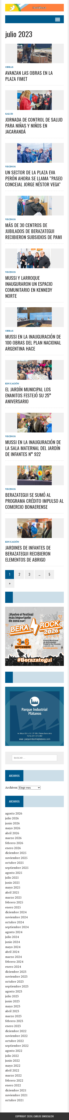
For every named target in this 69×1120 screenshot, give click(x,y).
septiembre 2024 (17, 927)
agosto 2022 (13, 1051)
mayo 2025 (12, 887)
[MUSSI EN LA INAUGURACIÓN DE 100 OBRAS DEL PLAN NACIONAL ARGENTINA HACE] (34, 324)
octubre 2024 (14, 922)
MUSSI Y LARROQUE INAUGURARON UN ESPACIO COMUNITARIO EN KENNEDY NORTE (29, 286)
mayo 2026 (12, 828)
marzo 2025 (13, 897)
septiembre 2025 (17, 868)
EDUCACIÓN (12, 383)
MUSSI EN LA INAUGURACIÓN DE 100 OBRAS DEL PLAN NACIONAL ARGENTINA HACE (33, 342)
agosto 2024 (13, 932)
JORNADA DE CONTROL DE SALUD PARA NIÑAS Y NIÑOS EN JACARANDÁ (33, 125)
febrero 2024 (14, 961)
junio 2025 (12, 882)
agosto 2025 (13, 873)
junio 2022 (12, 1060)
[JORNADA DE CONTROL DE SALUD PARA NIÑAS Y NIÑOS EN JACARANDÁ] (34, 107)
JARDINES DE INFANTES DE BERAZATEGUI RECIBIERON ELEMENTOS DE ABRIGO (28, 553)
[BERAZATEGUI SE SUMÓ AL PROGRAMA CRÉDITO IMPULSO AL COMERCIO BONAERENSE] (34, 482)
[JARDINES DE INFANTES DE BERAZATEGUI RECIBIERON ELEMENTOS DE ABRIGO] (34, 535)
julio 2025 (12, 877)
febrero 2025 (14, 902)
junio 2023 (12, 1001)
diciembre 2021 (15, 1090)
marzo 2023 (13, 1016)
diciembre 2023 (15, 971)
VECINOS (10, 166)
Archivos (11, 787)
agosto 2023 (13, 991)
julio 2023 (12, 996)
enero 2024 (13, 966)
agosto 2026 (13, 813)
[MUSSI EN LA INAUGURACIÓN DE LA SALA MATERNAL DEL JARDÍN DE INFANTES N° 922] (34, 430)
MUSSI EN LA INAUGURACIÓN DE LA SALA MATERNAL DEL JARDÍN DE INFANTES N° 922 (33, 447)
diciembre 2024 (15, 912)
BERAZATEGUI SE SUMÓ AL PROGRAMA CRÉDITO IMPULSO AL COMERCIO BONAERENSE (34, 500)
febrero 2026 (14, 843)
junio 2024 (12, 942)
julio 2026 (12, 818)
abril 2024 (12, 952)
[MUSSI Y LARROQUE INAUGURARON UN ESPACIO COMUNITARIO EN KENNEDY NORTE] (34, 265)
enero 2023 (13, 1026)
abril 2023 (12, 1011)
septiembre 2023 (17, 986)
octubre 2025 (14, 862)
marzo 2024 (13, 957)
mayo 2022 (12, 1065)
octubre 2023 (14, 981)
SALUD (9, 113)
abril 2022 (12, 1070)
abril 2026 (12, 833)
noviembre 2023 (16, 976)
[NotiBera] (34, 7)
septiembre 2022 (17, 1045)
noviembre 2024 (16, 917)
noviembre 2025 (16, 858)
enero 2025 (13, 907)
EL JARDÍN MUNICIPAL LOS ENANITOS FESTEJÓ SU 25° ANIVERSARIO (28, 395)
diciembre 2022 (15, 1031)
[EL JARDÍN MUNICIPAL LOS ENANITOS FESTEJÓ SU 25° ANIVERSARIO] (34, 377)
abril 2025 (12, 892)
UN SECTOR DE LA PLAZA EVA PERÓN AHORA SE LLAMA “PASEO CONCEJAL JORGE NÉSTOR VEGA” (33, 178)
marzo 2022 (13, 1075)
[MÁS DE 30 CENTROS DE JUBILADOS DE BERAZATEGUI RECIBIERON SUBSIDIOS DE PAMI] (34, 213)
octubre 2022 (14, 1041)
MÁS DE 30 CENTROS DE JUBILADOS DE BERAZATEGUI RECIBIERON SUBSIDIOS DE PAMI (33, 230)
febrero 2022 (14, 1080)
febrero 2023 (14, 1021)
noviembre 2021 (16, 1095)
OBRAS (9, 67)
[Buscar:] (34, 757)
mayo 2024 (12, 947)
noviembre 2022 (16, 1036)
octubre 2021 (14, 1100)
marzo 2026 (13, 838)
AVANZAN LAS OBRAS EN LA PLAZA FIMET (29, 75)
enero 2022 (13, 1085)
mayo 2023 (12, 1006)
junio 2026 (12, 823)
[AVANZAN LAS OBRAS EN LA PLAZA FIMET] (34, 60)
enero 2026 (13, 848)
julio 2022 (12, 1056)
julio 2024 (12, 937)
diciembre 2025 (15, 853)
